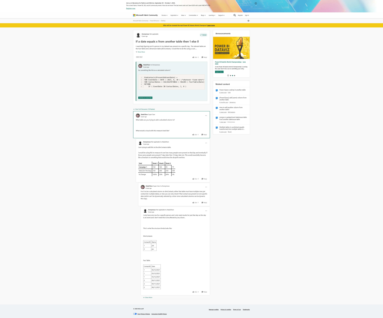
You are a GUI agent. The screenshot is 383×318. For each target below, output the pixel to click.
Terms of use (237, 309)
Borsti (229, 132)
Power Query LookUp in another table (232, 90)
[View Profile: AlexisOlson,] (140, 66)
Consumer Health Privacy (159, 314)
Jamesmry (233, 102)
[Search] (234, 15)
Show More (141, 52)
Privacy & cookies (226, 309)
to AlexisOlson (164, 142)
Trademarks (246, 309)
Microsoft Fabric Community (140, 20)
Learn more (211, 25)
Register (240, 15)
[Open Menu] (248, 20)
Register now (130, 8)
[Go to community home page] (145, 15)
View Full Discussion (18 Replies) (145, 109)
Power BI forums (154, 20)
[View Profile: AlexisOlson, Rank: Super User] (138, 116)
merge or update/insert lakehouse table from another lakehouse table (233, 118)
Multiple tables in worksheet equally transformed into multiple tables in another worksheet (231, 128)
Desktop (163, 20)
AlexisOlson (146, 65)
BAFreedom (231, 112)
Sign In (247, 15)
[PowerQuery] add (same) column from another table (233, 99)
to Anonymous (155, 65)
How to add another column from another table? (231, 108)
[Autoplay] (228, 75)
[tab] (230, 75)
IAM (229, 92)
